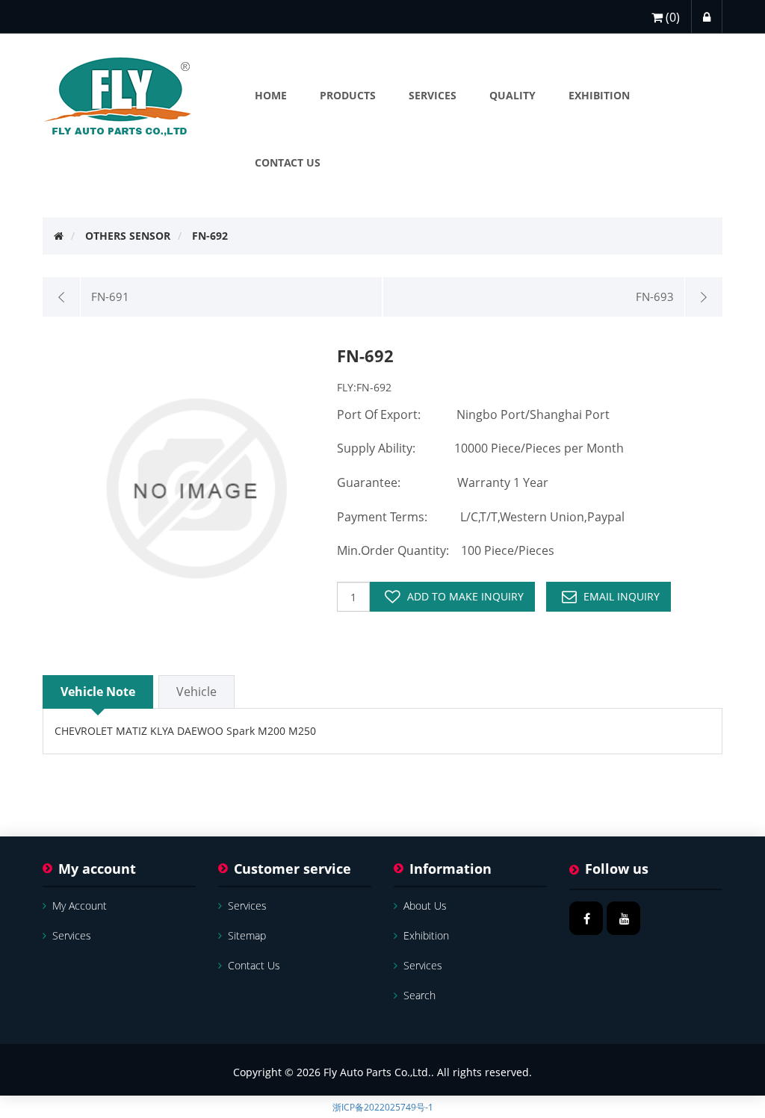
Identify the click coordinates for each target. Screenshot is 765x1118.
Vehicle (196, 691)
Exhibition (426, 935)
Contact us (254, 965)
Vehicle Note (98, 691)
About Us (425, 905)
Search (419, 995)
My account (79, 905)
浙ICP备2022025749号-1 (382, 1107)
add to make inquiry (465, 596)
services (71, 935)
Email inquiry (621, 596)
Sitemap (247, 935)
